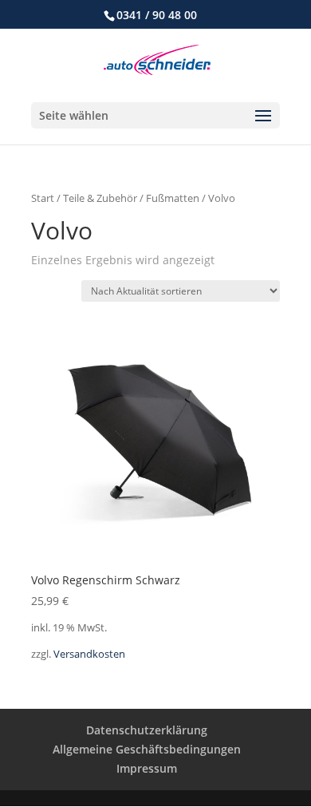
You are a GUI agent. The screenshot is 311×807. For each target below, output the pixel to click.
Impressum (146, 768)
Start (42, 198)
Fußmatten (172, 198)
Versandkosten (89, 654)
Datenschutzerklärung (146, 730)
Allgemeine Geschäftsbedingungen (147, 749)
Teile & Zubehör (100, 198)
